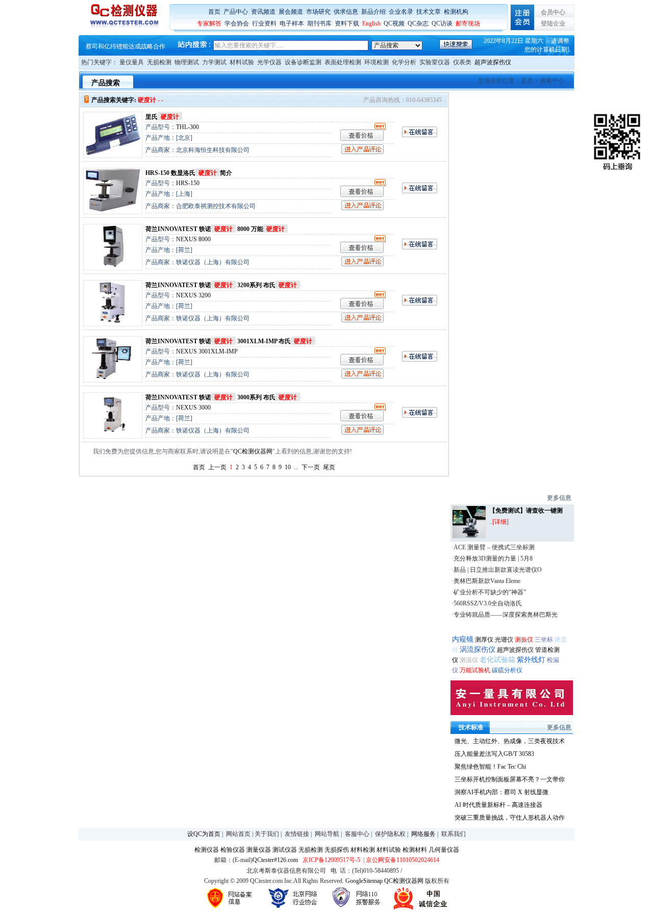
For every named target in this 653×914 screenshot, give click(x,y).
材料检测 (362, 849)
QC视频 (394, 23)
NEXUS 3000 (193, 407)
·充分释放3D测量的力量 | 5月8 (492, 558)
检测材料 (415, 849)
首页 (214, 11)
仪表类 (462, 62)
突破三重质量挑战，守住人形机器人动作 (510, 817)
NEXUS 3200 (193, 295)
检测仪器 (206, 849)
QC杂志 (418, 23)
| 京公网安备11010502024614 (400, 860)
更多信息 (559, 497)
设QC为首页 (203, 833)
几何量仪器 (444, 849)
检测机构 (456, 11)
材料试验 (242, 62)
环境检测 (376, 62)
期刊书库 (319, 23)
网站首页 (238, 833)
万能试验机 (475, 670)
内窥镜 (462, 639)
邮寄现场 (468, 23)
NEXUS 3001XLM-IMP (207, 351)
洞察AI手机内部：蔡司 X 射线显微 (501, 792)
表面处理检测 (342, 62)
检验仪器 (232, 849)
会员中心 (553, 12)
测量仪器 (258, 849)
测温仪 (469, 660)
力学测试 (214, 62)
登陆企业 (553, 23)
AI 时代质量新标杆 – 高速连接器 (498, 804)
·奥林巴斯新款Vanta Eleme (485, 581)
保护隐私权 (390, 833)
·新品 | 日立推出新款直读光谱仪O (496, 569)
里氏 (162, 116)
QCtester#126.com (275, 860)
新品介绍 (373, 11)
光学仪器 (269, 62)
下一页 (311, 467)
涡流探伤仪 (477, 649)
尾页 (329, 467)
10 (288, 467)
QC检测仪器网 (252, 451)
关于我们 (267, 833)
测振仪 (524, 639)
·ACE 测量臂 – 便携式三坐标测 (493, 547)
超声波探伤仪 (492, 62)
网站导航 (327, 833)
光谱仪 (505, 639)
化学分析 (404, 62)
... (296, 467)
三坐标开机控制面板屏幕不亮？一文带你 (510, 779)
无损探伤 (336, 849)
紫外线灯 (531, 660)
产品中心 (235, 11)
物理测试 (186, 62)
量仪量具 (131, 62)
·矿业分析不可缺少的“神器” (488, 592)
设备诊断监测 (303, 62)
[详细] (500, 521)
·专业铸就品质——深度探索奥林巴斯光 (504, 614)
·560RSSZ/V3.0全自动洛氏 (486, 603)
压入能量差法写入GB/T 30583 (494, 753)
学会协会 (236, 23)
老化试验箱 (497, 660)
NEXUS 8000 (193, 239)
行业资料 (264, 23)
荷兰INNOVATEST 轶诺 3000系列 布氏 (221, 397)
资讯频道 (263, 11)
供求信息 (346, 11)
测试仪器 (284, 849)
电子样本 (292, 23)
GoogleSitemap (364, 880)
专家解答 (209, 23)
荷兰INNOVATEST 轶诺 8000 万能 (215, 229)
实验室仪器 (434, 62)
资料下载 (347, 23)
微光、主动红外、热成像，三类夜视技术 (510, 741)
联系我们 (453, 833)
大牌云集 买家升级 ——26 (121, 46)
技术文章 (428, 11)
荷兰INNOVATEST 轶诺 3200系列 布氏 (221, 285)
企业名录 (401, 11)
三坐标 (544, 639)
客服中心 (357, 833)
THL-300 (187, 127)
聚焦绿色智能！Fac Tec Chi (490, 766)
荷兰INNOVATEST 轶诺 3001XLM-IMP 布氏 (228, 341)
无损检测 (159, 62)
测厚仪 (484, 639)
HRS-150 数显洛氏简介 (188, 172)
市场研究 (318, 11)
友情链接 (297, 833)
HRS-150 (187, 183)
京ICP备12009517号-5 (331, 860)
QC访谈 (442, 23)
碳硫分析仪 (507, 670)
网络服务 (423, 833)
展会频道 (291, 11)
